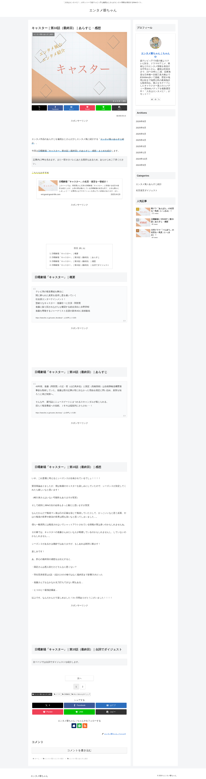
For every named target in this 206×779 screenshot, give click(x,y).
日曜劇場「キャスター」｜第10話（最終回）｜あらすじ (76, 257)
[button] (119, 108)
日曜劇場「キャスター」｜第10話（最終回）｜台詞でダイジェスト (80, 265)
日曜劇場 (67, 694)
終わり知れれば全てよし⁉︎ (81, 694)
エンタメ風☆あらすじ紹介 (43, 694)
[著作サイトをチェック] (74, 725)
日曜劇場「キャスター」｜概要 (65, 253)
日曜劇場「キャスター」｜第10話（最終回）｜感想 (74, 261)
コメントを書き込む (79, 750)
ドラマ (58, 694)
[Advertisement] (79, 128)
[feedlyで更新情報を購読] (79, 725)
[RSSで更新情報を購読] (84, 725)
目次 (76, 248)
